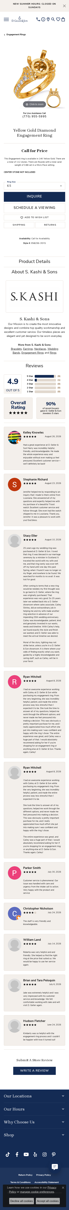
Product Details (34, 261)
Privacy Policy (43, 1175)
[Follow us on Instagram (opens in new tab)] (44, 1154)
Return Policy (25, 1175)
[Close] (64, 5)
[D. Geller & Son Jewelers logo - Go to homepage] (20, 19)
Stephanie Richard (35, 479)
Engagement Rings (16, 34)
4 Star (30, 380)
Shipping (19, 225)
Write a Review (34, 1070)
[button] (53, 19)
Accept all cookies (48, 1200)
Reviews (34, 366)
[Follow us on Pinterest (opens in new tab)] (54, 1154)
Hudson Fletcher (34, 1021)
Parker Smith (32, 868)
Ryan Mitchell (32, 677)
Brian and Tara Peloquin (39, 980)
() (59, 376)
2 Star (30, 388)
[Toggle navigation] (6, 19)
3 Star (30, 384)
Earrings (28, 349)
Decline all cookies (21, 1200)
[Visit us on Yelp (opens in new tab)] (35, 1154)
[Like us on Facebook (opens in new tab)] (17, 1154)
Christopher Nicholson (38, 908)
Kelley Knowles (33, 432)
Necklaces (40, 349)
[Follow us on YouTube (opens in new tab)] (26, 1154)
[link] (38, 19)
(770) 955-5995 (34, 116)
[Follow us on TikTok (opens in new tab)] (8, 1154)
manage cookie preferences (37, 1191)
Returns (50, 225)
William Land (32, 940)
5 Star (30, 376)
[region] (34, 78)
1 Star (30, 392)
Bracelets (16, 349)
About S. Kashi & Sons (35, 272)
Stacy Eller (30, 536)
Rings (53, 353)
